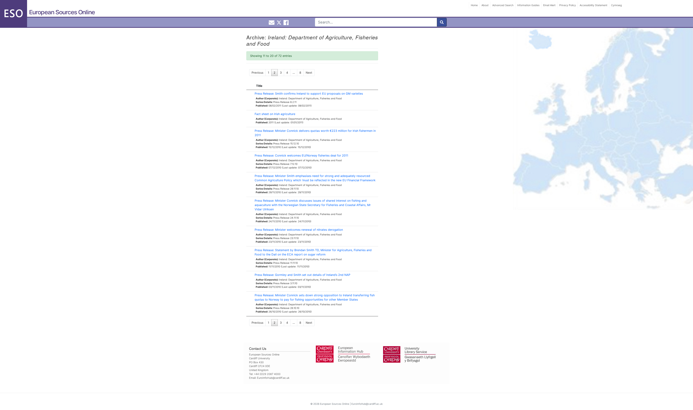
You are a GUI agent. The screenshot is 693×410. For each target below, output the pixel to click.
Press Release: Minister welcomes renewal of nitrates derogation (299, 229)
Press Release (281, 102)
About (485, 5)
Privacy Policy (567, 5)
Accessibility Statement (593, 5)
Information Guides (528, 5)
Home (474, 5)
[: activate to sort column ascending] (249, 86)
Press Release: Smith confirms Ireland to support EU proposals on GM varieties (309, 93)
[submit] (442, 22)
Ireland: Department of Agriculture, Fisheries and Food (310, 98)
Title (259, 86)
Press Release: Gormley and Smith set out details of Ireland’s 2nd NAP (302, 275)
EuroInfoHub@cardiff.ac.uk (273, 377)
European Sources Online (62, 12)
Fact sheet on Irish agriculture (275, 114)
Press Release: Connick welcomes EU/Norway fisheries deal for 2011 (301, 155)
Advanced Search (502, 5)
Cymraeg (616, 5)
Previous (257, 72)
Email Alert (549, 5)
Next (309, 72)
